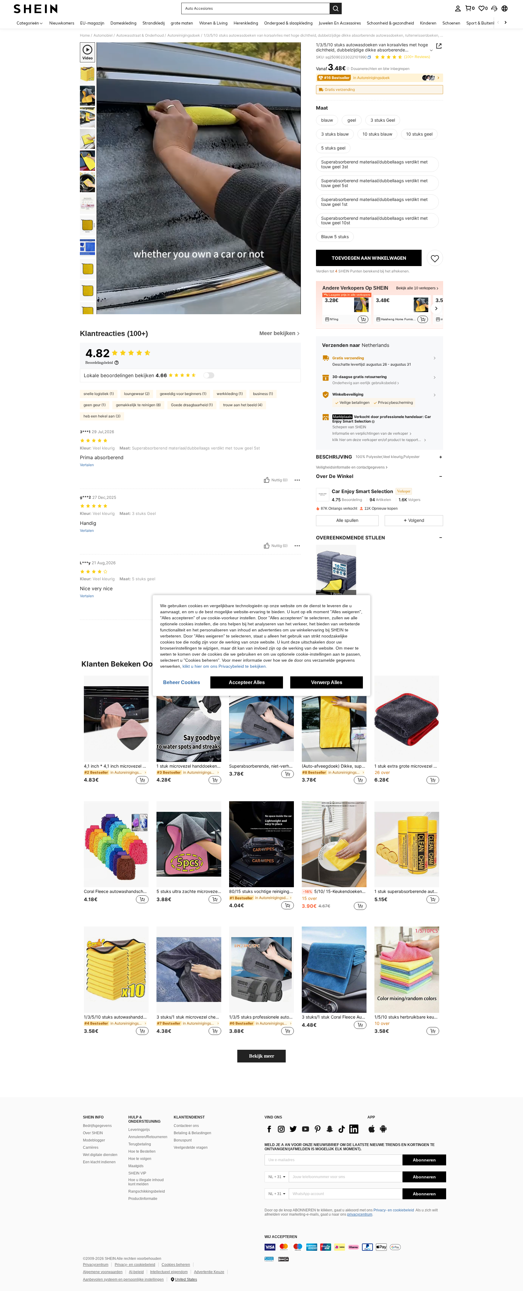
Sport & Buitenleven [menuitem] (484, 23)
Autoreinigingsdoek (183, 35)
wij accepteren (281, 1237)
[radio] (327, 120)
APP (371, 1117)
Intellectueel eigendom (169, 1272)
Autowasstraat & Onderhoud (140, 35)
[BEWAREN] (435, 258)
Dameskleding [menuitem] (123, 23)
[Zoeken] (336, 8)
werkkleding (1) (230, 393)
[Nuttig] (266, 480)
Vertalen (87, 465)
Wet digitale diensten (100, 1155)
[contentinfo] (355, 1247)
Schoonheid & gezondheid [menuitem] (390, 23)
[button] (494, 8)
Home (85, 35)
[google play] (383, 1132)
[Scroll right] (505, 23)
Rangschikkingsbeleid (146, 1191)
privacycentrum (359, 1214)
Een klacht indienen (99, 1162)
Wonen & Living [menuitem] (213, 23)
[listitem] (346, 309)
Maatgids (135, 1166)
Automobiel (103, 35)
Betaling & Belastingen (192, 1133)
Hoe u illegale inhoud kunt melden (146, 1182)
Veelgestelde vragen (191, 1147)
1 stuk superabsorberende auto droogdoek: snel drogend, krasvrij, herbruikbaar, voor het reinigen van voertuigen (406, 891)
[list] (313, 1129)
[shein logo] (36, 8)
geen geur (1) (95, 405)
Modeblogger (94, 1140)
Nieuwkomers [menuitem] (61, 23)
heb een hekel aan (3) (102, 416)
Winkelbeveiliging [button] (347, 395)
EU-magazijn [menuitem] (92, 23)
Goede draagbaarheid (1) (192, 405)
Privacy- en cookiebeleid (393, 1210)
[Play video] (199, 178)
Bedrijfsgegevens (97, 1126)
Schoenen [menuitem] (451, 23)
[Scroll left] (498, 23)
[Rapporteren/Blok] (297, 480)
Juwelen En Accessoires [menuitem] (340, 23)
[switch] (208, 375)
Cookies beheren (176, 1265)
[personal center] (458, 8)
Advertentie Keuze (209, 1272)
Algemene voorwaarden (103, 1272)
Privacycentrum (95, 1265)
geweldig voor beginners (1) (183, 393)
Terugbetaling (139, 1144)
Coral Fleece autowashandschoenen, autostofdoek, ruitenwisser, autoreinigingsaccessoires (116, 891)
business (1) (263, 393)
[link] (470, 8)
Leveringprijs (139, 1130)
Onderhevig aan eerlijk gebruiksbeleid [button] (364, 382)
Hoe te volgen (139, 1159)
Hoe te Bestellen (142, 1151)
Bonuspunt (183, 1140)
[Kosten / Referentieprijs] (348, 69)
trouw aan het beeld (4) (242, 405)
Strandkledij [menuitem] (154, 23)
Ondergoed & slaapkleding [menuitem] (288, 23)
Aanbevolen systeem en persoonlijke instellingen (123, 1279)
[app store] (371, 1132)
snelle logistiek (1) (99, 393)
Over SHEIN (93, 1133)
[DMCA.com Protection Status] (283, 1259)
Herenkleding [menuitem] (246, 23)
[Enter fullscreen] (294, 309)
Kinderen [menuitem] (428, 23)
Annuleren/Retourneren (147, 1137)
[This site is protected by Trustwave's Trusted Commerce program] (269, 1259)
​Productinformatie (142, 1199)
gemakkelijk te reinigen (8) (138, 405)
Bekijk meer (261, 1056)
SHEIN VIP (137, 1173)
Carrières (90, 1147)
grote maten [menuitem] (182, 23)
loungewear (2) (137, 393)
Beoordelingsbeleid (99, 363)
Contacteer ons (186, 1126)
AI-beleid (136, 1272)
